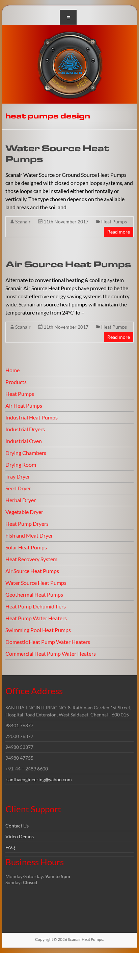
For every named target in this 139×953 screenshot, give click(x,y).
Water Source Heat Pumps (35, 582)
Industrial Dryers (25, 429)
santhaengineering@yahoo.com (39, 779)
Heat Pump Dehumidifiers (35, 606)
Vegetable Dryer (24, 512)
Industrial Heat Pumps (31, 417)
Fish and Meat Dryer (29, 535)
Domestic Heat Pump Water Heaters (47, 641)
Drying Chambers (25, 453)
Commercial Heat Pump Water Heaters (50, 653)
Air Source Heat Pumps (68, 265)
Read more (118, 232)
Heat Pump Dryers (27, 523)
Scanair (23, 221)
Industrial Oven (23, 441)
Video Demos (19, 836)
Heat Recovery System (31, 559)
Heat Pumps (114, 221)
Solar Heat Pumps (26, 547)
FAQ (10, 847)
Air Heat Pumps (23, 405)
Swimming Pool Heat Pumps (38, 630)
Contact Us (17, 825)
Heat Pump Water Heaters (36, 618)
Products (16, 382)
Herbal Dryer (20, 500)
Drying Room (20, 464)
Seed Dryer (18, 488)
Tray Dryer (17, 476)
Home (12, 370)
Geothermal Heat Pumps (34, 594)
